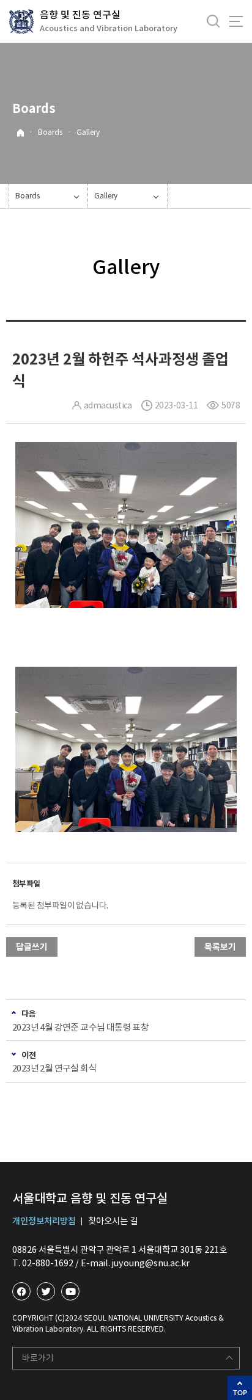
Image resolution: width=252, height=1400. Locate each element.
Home (20, 133)
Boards (50, 132)
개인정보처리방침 (44, 1221)
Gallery (88, 132)
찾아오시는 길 (113, 1221)
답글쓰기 (32, 946)
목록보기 (220, 946)
